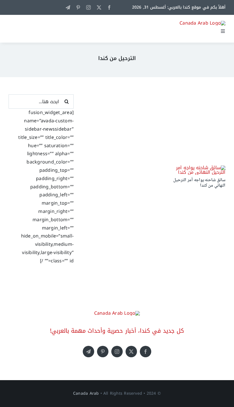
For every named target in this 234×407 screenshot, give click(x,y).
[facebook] (109, 7)
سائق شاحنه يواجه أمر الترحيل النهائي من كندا (199, 182)
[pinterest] (78, 7)
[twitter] (99, 7)
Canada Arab (86, 393)
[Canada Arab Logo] (202, 23)
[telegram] (68, 7)
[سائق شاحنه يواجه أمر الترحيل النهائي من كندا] (193, 167)
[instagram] (88, 7)
